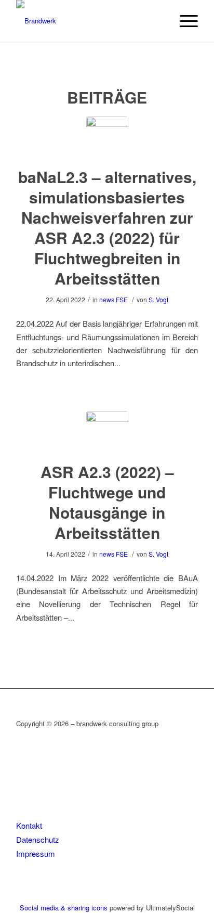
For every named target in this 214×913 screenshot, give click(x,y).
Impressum (35, 853)
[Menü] (183, 21)
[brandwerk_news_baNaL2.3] (107, 138)
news (106, 299)
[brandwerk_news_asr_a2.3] (107, 433)
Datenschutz (37, 839)
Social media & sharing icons (65, 907)
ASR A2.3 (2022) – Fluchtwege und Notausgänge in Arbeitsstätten (107, 502)
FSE (122, 299)
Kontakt (29, 825)
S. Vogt (158, 299)
